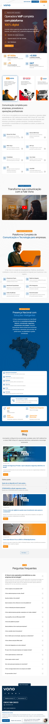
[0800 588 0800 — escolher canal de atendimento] (11, 702)
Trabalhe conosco (9, 698)
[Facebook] (5, 693)
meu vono (44, 1)
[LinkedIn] (12, 693)
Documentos (21, 698)
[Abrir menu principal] (44, 5)
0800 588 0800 (27, 1)
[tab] (10, 88)
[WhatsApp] (15, 693)
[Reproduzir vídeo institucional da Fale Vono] (24, 207)
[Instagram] (8, 693)
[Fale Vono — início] (7, 5)
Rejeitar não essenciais (16, 720)
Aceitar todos (6, 720)
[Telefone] (19, 693)
